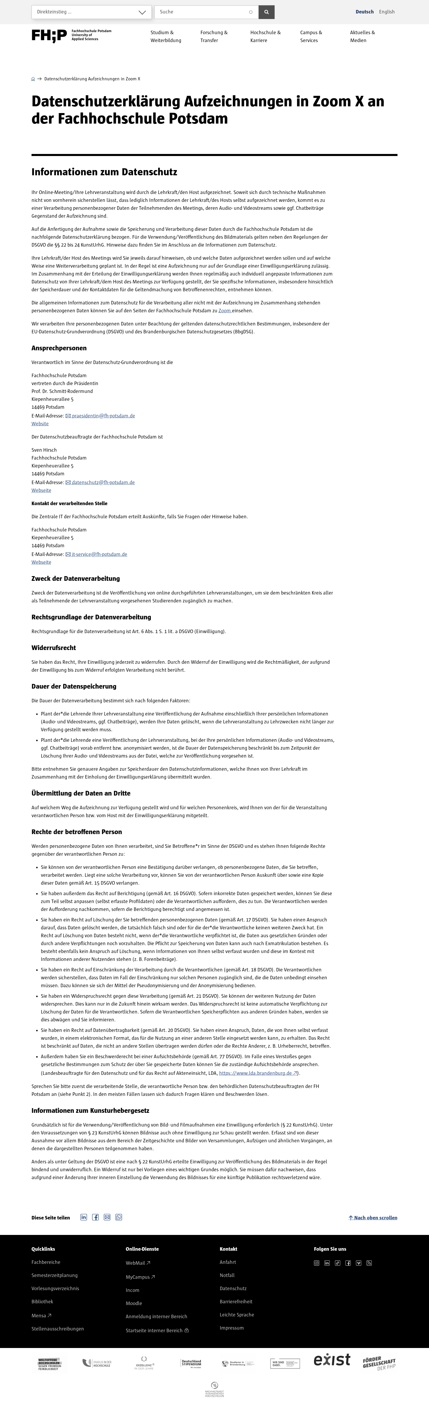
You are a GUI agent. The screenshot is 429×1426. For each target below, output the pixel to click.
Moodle (134, 1303)
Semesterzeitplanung (55, 1275)
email (107, 1216)
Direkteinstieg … (54, 12)
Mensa (39, 1315)
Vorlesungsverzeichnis (55, 1288)
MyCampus (138, 1277)
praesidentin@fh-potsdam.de (103, 416)
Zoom (225, 310)
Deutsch (365, 12)
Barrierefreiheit (236, 1301)
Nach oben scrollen (375, 1218)
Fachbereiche (46, 1262)
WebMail (135, 1263)
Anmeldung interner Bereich (156, 1316)
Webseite (41, 490)
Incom (132, 1290)
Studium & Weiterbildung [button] (166, 36)
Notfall (227, 1275)
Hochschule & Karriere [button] (265, 36)
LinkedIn (84, 1216)
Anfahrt (228, 1262)
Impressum (232, 1328)
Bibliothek (42, 1301)
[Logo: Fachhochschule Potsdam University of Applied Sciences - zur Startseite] (72, 37)
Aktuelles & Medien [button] (362, 36)
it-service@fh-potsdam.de (99, 554)
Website (40, 424)
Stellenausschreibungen (58, 1329)
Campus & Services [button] (311, 36)
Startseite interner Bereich (154, 1330)
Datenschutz (233, 1288)
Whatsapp (119, 1216)
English (387, 12)
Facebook (95, 1216)
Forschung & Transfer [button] (214, 36)
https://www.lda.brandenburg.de (255, 1073)
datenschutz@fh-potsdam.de (103, 482)
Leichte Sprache (237, 1315)
